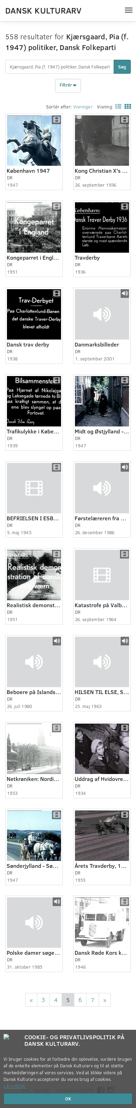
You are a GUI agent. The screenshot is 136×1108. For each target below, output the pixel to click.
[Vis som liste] (116, 106)
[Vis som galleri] (126, 106)
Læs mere (14, 1086)
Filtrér (66, 85)
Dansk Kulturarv (43, 10)
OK (68, 1098)
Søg (122, 67)
